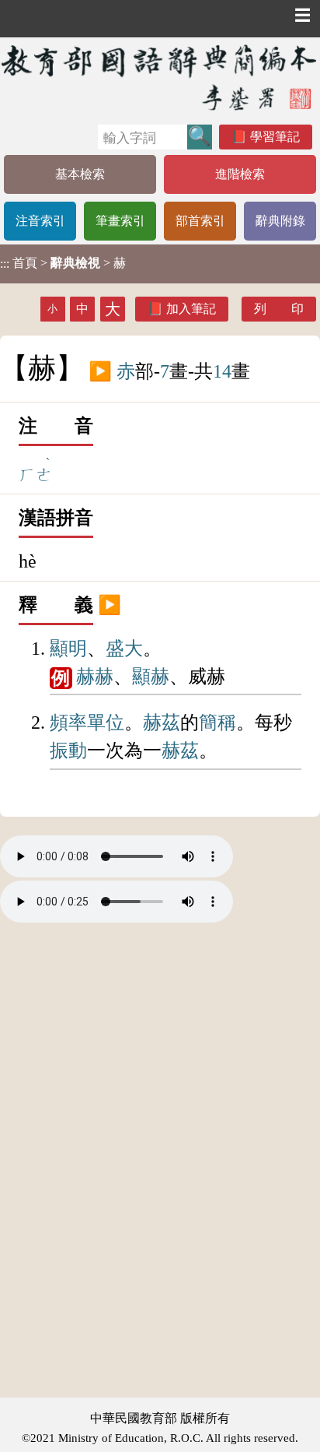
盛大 (124, 648)
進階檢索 (240, 174)
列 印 (279, 308)
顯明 (68, 648)
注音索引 (40, 220)
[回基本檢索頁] (160, 77)
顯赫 (150, 676)
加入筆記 (191, 308)
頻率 (68, 722)
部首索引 (200, 220)
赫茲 (161, 722)
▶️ (100, 371)
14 (222, 371)
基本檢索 (80, 174)
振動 (68, 750)
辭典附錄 (280, 220)
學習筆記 (275, 136)
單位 (105, 722)
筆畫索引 (120, 220)
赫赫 (94, 676)
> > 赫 (63, 263)
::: (4, 263)
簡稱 (217, 722)
